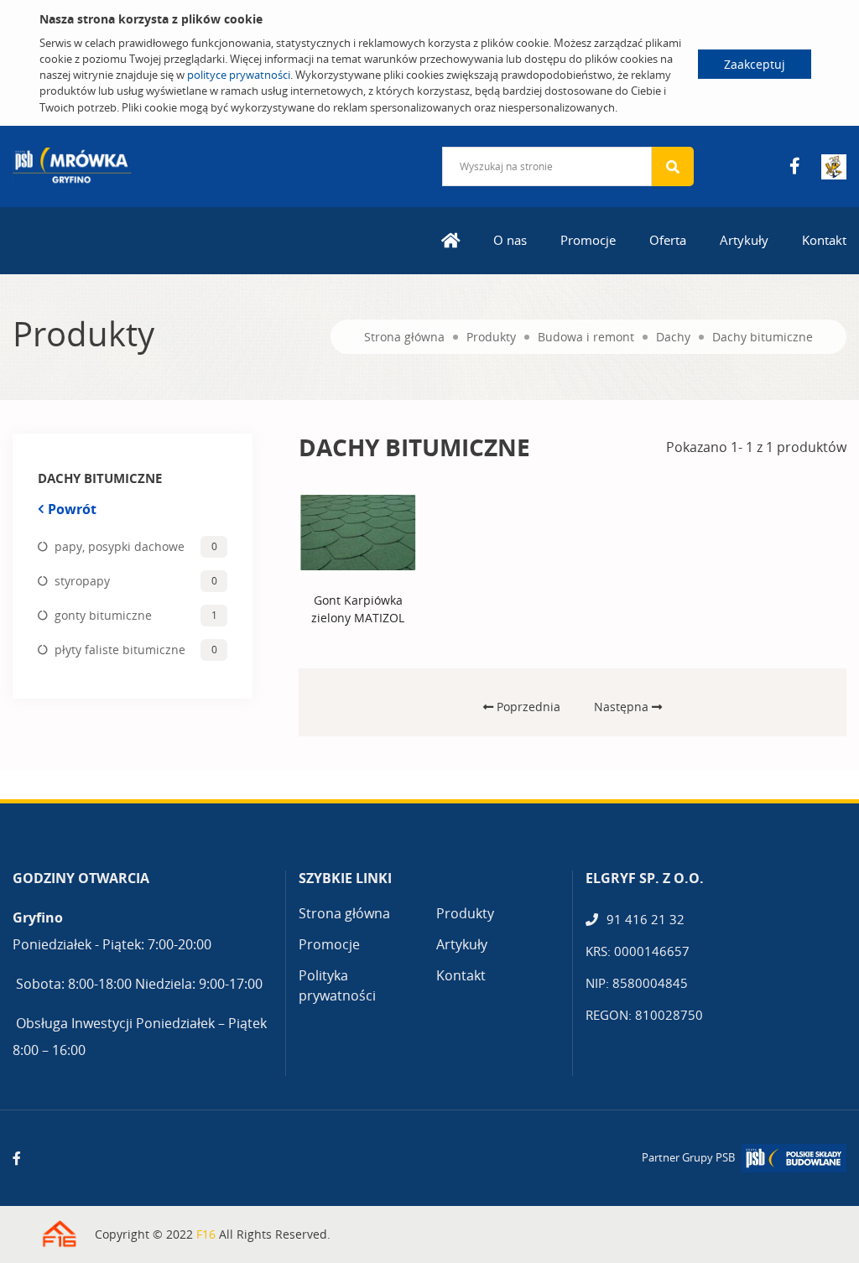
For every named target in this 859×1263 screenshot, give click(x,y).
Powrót (72, 509)
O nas (510, 239)
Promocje (588, 239)
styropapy (82, 581)
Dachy (673, 337)
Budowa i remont (586, 337)
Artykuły (744, 239)
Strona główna (404, 337)
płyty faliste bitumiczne (120, 649)
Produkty (491, 337)
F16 (206, 1234)
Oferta (667, 239)
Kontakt (824, 239)
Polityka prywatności (337, 985)
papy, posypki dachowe (120, 546)
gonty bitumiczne (103, 615)
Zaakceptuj (754, 64)
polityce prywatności (238, 74)
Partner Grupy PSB (688, 1157)
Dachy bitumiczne (762, 337)
